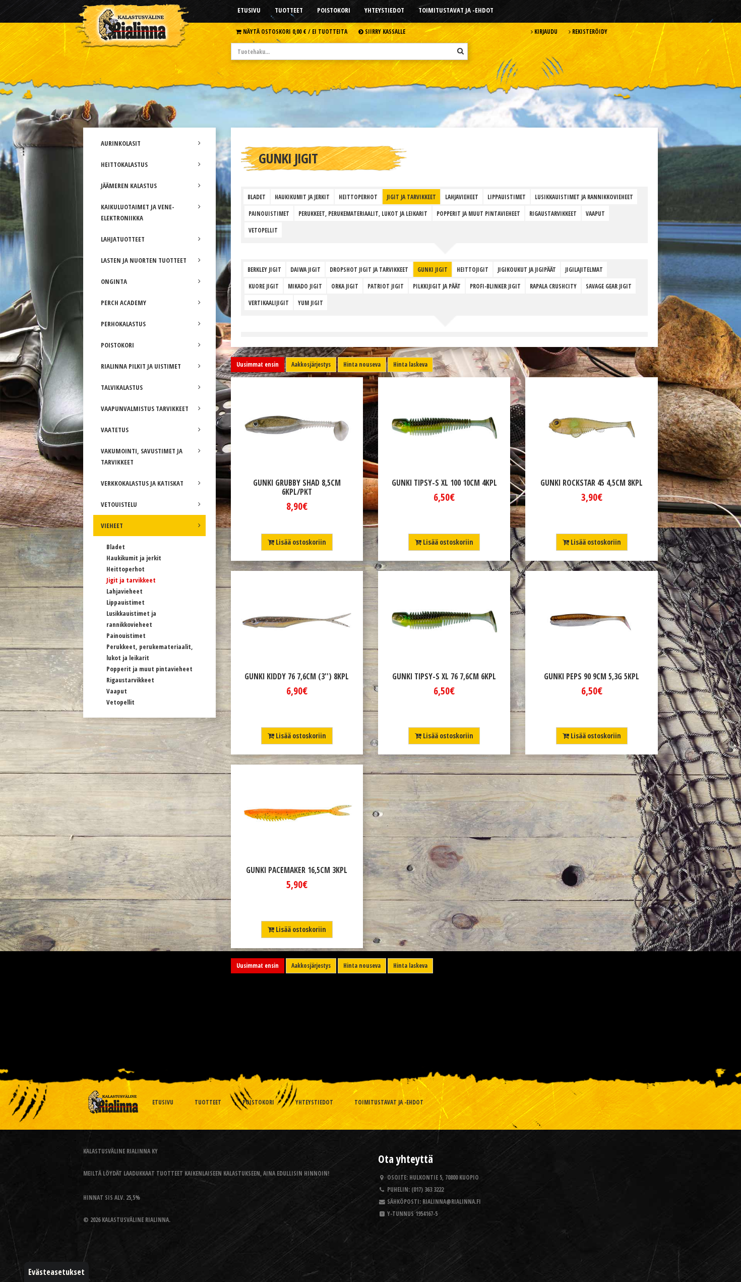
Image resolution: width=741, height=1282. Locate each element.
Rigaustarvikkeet (130, 679)
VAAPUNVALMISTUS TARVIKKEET (145, 408)
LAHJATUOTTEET (123, 239)
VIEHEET (112, 525)
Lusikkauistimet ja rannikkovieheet (584, 197)
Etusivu (249, 10)
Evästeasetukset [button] (56, 1271)
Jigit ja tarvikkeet (131, 580)
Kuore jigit (264, 286)
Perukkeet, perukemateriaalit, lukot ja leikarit (362, 213)
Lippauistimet (125, 602)
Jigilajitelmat (584, 269)
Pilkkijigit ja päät (437, 286)
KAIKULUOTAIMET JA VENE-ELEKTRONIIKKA (137, 212)
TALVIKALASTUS (122, 387)
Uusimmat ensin (257, 364)
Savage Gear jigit (609, 286)
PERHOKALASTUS (123, 323)
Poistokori (333, 10)
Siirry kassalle (384, 31)
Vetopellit (120, 702)
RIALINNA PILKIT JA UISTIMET (141, 366)
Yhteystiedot (384, 10)
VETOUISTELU (119, 504)
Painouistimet (126, 635)
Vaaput (116, 690)
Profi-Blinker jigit (495, 286)
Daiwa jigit (305, 269)
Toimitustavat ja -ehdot (455, 10)
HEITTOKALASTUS (124, 164)
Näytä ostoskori (294, 31)
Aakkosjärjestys (311, 364)
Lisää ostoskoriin (300, 542)
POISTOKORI (117, 344)
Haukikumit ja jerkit (133, 557)
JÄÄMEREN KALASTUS (129, 185)
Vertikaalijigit (269, 303)
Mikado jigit (305, 286)
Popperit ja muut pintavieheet (149, 668)
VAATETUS (115, 429)
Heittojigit (472, 269)
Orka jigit (344, 286)
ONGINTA (114, 281)
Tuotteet (289, 10)
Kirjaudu (545, 31)
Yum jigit (310, 303)
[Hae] (460, 51)
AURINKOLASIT (121, 143)
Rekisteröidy (589, 31)
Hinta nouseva (362, 364)
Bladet (115, 546)
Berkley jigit (264, 269)
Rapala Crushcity (553, 286)
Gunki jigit (432, 269)
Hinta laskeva (410, 364)
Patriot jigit (385, 286)
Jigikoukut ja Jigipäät (527, 269)
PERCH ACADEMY (123, 302)
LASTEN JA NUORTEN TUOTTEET (144, 260)
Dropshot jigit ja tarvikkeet (369, 269)
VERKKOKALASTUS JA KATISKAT (142, 483)
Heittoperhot (125, 568)
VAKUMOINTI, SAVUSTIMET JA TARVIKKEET (141, 456)
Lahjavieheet (124, 591)
